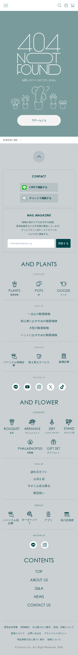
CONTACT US (39, 605)
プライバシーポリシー (55, 633)
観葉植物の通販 (10, 140)
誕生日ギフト (39, 471)
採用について (54, 639)
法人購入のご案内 (41, 627)
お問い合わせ (34, 633)
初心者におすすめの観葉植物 (39, 320)
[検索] (59, 5)
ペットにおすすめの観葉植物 (39, 335)
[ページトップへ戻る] (39, 156)
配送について (18, 633)
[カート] (72, 5)
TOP (39, 571)
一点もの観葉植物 (39, 313)
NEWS (39, 597)
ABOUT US (39, 580)
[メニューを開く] (6, 5)
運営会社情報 (11, 627)
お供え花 (39, 478)
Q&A (39, 588)
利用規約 (25, 627)
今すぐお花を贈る (39, 485)
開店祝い (39, 492)
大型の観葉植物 (39, 327)
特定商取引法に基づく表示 (30, 639)
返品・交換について (64, 627)
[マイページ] (66, 5)
